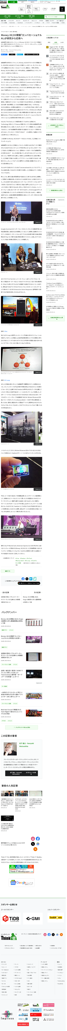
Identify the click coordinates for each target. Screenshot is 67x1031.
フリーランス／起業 (32, 992)
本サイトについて (9, 945)
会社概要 (38, 948)
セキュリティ (17, 989)
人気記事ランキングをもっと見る (56, 126)
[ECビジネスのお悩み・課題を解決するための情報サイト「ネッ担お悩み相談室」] (23, 1025)
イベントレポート (28, 22)
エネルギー (41, 2)
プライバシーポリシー (10, 948)
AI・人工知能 (4, 22)
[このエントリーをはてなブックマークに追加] (30, 578)
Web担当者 (42, 1)
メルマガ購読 (21, 9)
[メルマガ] (33, 839)
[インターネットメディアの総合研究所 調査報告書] (23, 1010)
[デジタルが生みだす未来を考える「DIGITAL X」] (23, 1020)
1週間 (55, 42)
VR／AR (4, 983)
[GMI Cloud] (33, 919)
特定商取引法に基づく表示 (26, 948)
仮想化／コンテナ (50, 20)
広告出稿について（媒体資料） (26, 945)
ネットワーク (26, 20)
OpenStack (20, 22)
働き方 (29, 989)
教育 (16, 995)
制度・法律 (30, 995)
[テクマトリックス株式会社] (56, 917)
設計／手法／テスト (32, 972)
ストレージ (34, 20)
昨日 (49, 42)
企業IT (22, 2)
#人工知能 (18, 563)
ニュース (60, 964)
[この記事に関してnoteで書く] (34, 578)
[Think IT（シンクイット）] (9, 939)
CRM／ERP (17, 981)
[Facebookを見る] (49, 934)
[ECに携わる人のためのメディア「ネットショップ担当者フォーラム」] (36, 1015)
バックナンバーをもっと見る (23, 727)
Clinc (5, 331)
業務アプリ (4, 978)
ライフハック (4, 995)
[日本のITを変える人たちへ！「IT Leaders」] (48, 1010)
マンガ (48, 22)
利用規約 (53, 945)
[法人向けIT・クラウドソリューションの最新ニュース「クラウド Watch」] (36, 1010)
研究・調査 (58, 1)
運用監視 (4, 989)
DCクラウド (53, 1)
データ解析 (30, 978)
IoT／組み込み (60, 20)
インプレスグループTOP (56, 948)
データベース (17, 972)
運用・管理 (30, 983)
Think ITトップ (4, 26)
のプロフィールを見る (23, 773)
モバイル (4, 981)
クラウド (41, 20)
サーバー (18, 20)
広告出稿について (53, 9)
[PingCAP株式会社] (11, 919)
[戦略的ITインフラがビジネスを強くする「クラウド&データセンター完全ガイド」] (23, 1006)
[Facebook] (38, 839)
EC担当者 (46, 1)
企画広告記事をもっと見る (56, 318)
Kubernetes (12, 22)
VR (43, 22)
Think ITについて (45, 9)
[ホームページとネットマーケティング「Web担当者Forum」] (48, 1006)
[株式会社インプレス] (7, 1015)
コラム (59, 978)
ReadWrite (60, 983)
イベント (60, 975)
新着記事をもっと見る (56, 190)
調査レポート (44, 972)
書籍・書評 (60, 969)
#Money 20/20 (20, 560)
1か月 (61, 42)
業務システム (44, 967)
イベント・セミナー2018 (26, 26)
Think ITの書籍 (55, 22)
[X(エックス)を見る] (53, 934)
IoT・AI (49, 1)
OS (28, 969)
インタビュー (37, 22)
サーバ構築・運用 (45, 978)
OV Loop (7, 380)
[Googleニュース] (38, 844)
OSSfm (63, 22)
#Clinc (17, 558)
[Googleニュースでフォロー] (57, 934)
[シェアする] (23, 578)
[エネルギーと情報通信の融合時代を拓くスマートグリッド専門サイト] (23, 1015)
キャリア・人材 (18, 992)
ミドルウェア (4, 972)
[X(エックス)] (33, 844)
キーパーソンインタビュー (47, 969)
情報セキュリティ (45, 975)
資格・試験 (4, 992)
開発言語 (4, 975)
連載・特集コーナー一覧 (14, 26)
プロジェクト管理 (6, 986)
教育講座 (49, 2)
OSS (28, 981)
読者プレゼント (36, 9)
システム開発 (18, 969)
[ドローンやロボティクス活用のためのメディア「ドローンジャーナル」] (36, 1020)
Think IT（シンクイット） (8, 6)
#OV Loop (27, 560)
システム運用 (18, 986)
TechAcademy (61, 981)
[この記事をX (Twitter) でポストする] (26, 578)
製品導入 (32, 2)
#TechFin (34, 560)
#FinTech (29, 558)
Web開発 (30, 975)
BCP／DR (30, 986)
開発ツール (17, 975)
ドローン (45, 2)
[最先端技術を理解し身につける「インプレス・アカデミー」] (48, 1020)
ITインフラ (11, 20)
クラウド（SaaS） (18, 978)
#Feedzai (23, 558)
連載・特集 (3, 20)
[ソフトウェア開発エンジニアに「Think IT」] (36, 1006)
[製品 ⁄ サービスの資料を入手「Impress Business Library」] (48, 1015)
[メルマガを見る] (45, 934)
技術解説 (60, 967)
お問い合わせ (39, 945)
